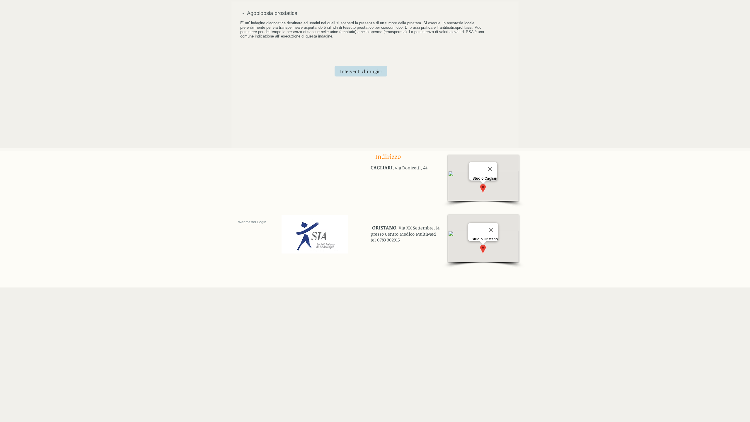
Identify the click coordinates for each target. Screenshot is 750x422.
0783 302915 (388, 240)
